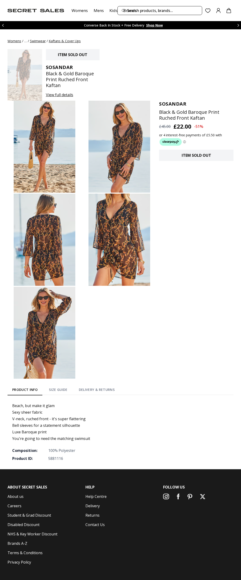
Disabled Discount (24, 524)
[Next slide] (238, 25)
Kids (113, 10)
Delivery (92, 505)
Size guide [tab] (58, 389)
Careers (14, 505)
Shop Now (154, 25)
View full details (59, 94)
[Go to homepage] (36, 10)
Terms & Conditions (25, 552)
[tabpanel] (120, 432)
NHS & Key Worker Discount (32, 534)
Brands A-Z (17, 543)
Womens (80, 10)
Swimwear (38, 41)
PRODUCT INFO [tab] (25, 389)
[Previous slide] (3, 25)
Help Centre (96, 496)
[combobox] (159, 10)
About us (16, 496)
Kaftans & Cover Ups (65, 41)
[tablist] (63, 390)
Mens (99, 10)
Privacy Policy (19, 562)
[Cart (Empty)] (228, 10)
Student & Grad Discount (29, 515)
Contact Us (95, 524)
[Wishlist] (208, 10)
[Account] (218, 10)
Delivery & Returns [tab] (97, 389)
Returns (92, 515)
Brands (130, 10)
